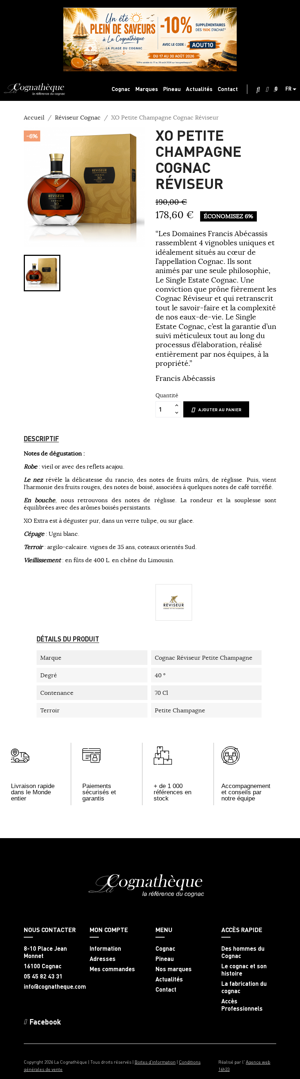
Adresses (103, 958)
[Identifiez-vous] (267, 89)
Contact (165, 989)
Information (105, 948)
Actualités (169, 979)
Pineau (164, 958)
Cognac (165, 948)
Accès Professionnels (242, 1004)
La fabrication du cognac (244, 987)
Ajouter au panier (219, 409)
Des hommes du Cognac (243, 952)
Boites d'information (155, 1062)
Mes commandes (112, 969)
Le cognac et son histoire (244, 969)
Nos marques (173, 969)
